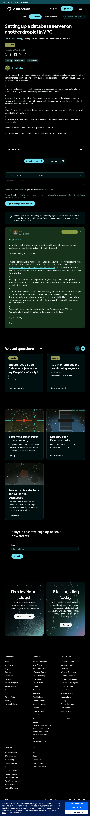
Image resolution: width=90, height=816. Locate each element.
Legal (7, 693)
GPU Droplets (38, 665)
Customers (9, 676)
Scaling (18, 39)
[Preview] (80, 175)
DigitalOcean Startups (69, 679)
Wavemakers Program (69, 683)
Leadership (9, 665)
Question (10, 45)
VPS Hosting (9, 760)
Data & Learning (39, 676)
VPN (6, 767)
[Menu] (80, 9)
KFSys (21, 231)
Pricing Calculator (67, 704)
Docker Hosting (11, 770)
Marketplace (66, 697)
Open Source (66, 690)
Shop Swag (65, 718)
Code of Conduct (67, 715)
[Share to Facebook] (10, 54)
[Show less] (80, 231)
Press (7, 690)
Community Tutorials (68, 661)
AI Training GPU (11, 752)
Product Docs (51, 16)
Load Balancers (39, 701)
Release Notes (66, 711)
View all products (24, 616)
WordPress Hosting (12, 781)
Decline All (76, 808)
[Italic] (10, 175)
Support (36, 752)
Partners (8, 679)
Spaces (36, 708)
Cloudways (37, 738)
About (7, 661)
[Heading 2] (27, 175)
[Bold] (8, 175)
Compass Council (67, 686)
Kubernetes (37, 690)
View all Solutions (11, 788)
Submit (17, 556)
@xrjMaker (16, 239)
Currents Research (68, 676)
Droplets (36, 686)
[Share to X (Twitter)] (6, 54)
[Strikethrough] (15, 175)
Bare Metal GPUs (39, 669)
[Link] (17, 175)
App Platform (38, 697)
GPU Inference (10, 756)
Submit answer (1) (34, 161)
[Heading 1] (25, 175)
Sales (35, 756)
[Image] (20, 175)
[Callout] (40, 175)
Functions (36, 693)
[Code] (44, 175)
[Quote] (37, 175)
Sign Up (11, 456)
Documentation (67, 708)
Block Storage (38, 711)
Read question (15, 388)
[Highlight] (22, 175)
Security (8, 701)
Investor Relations (11, 704)
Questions (35, 16)
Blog (6, 669)
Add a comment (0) (55, 161)
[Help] (82, 175)
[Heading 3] (30, 175)
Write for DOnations (68, 672)
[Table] (42, 175)
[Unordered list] (32, 175)
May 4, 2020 (24, 234)
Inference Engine (39, 672)
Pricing (63, 701)
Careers (8, 672)
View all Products (39, 741)
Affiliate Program (11, 686)
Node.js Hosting (11, 774)
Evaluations (37, 679)
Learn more (55, 456)
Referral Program (11, 683)
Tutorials (22, 16)
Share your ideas (39, 767)
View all (42, 348)
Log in (53, 9)
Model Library (38, 683)
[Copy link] (24, 54)
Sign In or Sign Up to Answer (20, 204)
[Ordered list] (35, 175)
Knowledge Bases (40, 661)
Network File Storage (41, 715)
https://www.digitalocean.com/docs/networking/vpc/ (32, 267)
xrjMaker (19, 68)
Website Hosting (11, 763)
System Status (38, 763)
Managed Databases (41, 704)
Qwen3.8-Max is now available (15, 2)
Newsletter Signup (68, 693)
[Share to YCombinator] (20, 54)
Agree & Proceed (76, 804)
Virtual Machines (11, 785)
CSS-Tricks (65, 669)
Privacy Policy (10, 697)
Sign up (65, 9)
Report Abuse (38, 760)
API (34, 718)
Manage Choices (76, 812)
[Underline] (12, 175)
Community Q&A (67, 665)
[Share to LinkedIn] (15, 54)
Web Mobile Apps (12, 777)
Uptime (35, 722)
